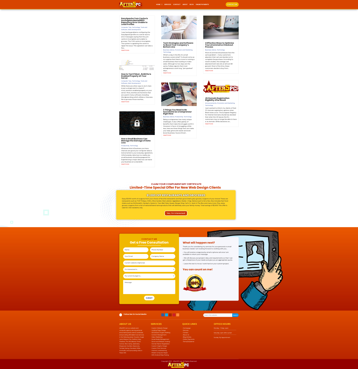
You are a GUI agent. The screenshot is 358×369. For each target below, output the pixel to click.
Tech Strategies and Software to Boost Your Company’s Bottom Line (178, 45)
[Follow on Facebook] (162, 314)
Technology (136, 27)
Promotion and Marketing (183, 50)
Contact (176, 4)
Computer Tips (126, 27)
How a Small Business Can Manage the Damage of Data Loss (136, 140)
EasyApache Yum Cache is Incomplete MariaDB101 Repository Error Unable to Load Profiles (134, 21)
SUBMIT (149, 298)
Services (167, 4)
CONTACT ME (232, 4)
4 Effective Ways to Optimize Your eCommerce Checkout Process (219, 45)
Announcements (210, 103)
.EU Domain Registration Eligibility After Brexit (217, 99)
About (185, 4)
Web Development (134, 29)
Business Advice (168, 50)
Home (158, 4)
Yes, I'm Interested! (176, 213)
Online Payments (202, 4)
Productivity (125, 146)
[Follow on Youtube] (170, 314)
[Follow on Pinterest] (173, 314)
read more (125, 50)
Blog (192, 4)
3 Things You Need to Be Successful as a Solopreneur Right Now (177, 111)
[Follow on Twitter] (166, 314)
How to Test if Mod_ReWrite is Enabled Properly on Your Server (136, 76)
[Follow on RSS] (177, 314)
